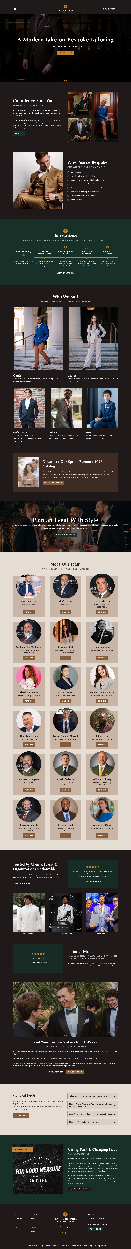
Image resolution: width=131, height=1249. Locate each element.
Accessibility (66, 1246)
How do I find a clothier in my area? (84, 1122)
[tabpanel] (38, 345)
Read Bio (29, 612)
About (15, 1214)
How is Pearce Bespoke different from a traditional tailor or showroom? (90, 1105)
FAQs (14, 1232)
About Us (19, 133)
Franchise (33, 1227)
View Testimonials (23, 884)
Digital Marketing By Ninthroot (99, 1246)
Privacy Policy (56, 1246)
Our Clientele (34, 1214)
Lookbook (33, 1223)
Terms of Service (76, 1246)
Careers (32, 1219)
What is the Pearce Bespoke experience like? (88, 1096)
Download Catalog (53, 483)
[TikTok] (68, 1233)
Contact (32, 1232)
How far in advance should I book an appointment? (91, 1114)
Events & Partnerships (66, 535)
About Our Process (65, 273)
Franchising (95, 1229)
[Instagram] (65, 1233)
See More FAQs (21, 1115)
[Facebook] (62, 1233)
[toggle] (15, 9)
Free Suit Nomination (79, 1189)
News (15, 1227)
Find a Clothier (109, 9)
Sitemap (85, 1246)
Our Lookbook (75, 1072)
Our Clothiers (17, 1219)
